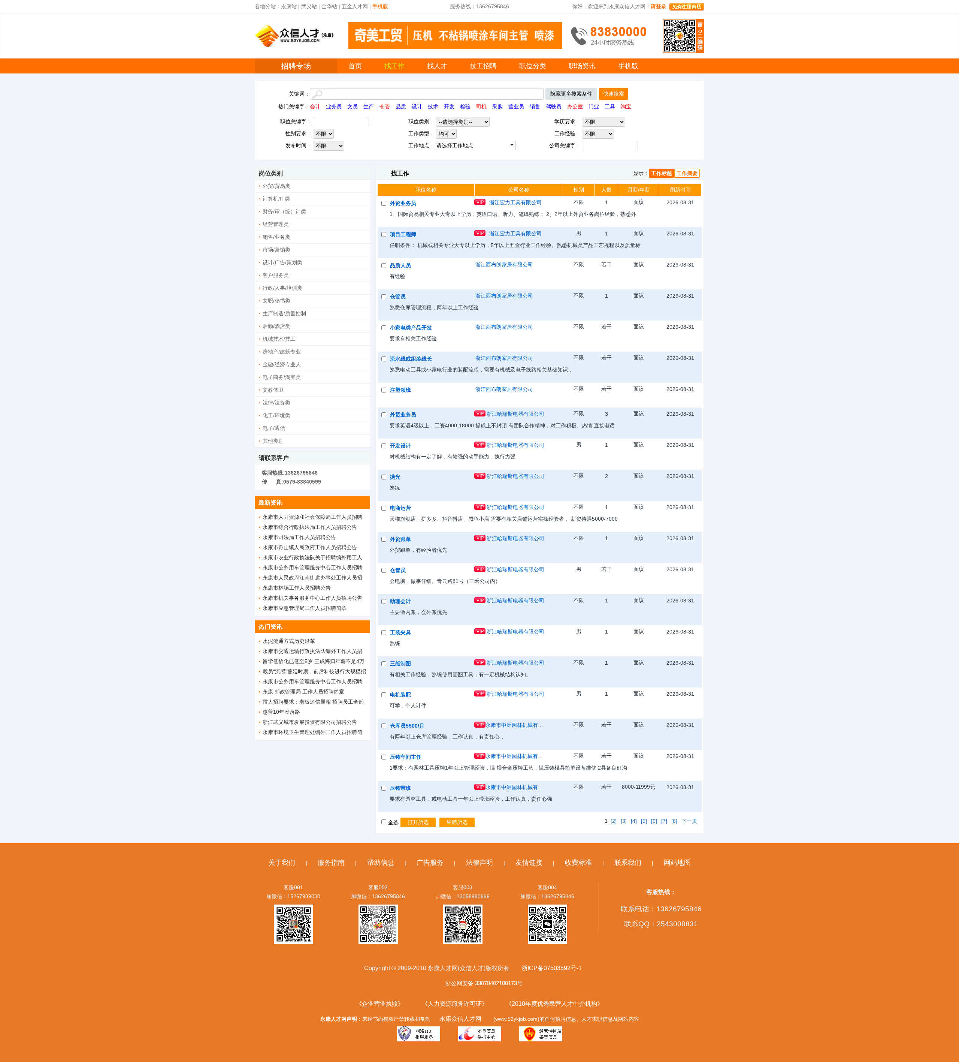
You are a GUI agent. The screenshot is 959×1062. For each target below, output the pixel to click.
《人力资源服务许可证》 (455, 1004)
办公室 (575, 106)
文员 (352, 106)
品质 (401, 106)
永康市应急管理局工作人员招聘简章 (305, 608)
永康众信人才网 (460, 1019)
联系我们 (627, 862)
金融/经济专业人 (282, 364)
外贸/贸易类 (276, 186)
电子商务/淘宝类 (282, 377)
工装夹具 (400, 632)
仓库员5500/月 (407, 726)
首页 (355, 66)
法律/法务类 (276, 403)
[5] (644, 821)
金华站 (329, 6)
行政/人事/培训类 (282, 288)
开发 (449, 106)
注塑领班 (400, 390)
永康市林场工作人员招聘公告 (297, 588)
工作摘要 (687, 173)
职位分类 (532, 66)
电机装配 (400, 695)
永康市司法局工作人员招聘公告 (299, 537)
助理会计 (400, 601)
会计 (315, 106)
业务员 (334, 106)
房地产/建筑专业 (282, 352)
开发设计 (400, 446)
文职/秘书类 (276, 301)
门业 (594, 106)
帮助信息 (380, 862)
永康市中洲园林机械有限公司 (515, 725)
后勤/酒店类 (276, 326)
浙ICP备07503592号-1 (551, 968)
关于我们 (281, 862)
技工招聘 (483, 66)
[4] (634, 821)
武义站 (309, 6)
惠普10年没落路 (281, 712)
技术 (433, 106)
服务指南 (331, 862)
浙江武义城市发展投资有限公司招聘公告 (310, 722)
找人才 (437, 66)
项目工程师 (403, 234)
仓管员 (398, 297)
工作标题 (661, 173)
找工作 (394, 66)
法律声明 (479, 862)
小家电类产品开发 (411, 328)
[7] (664, 821)
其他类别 (273, 441)
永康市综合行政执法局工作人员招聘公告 (310, 527)
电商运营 (400, 508)
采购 (497, 106)
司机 (481, 106)
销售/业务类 (276, 237)
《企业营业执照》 (380, 1004)
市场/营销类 (276, 250)
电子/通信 (274, 428)
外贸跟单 (400, 539)
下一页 (689, 821)
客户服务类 (276, 275)
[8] (674, 821)
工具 (610, 106)
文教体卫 (273, 390)
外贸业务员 (403, 203)
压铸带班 (400, 788)
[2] (614, 821)
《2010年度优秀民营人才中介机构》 (554, 1004)
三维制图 (400, 664)
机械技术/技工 (279, 339)
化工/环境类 (276, 415)
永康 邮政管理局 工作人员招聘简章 (303, 692)
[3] (624, 821)
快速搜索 (613, 94)
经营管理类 (276, 224)
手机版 (628, 66)
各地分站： (268, 6)
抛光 (395, 477)
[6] (654, 821)
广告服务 (430, 862)
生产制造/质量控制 (284, 313)
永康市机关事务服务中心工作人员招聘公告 (312, 598)
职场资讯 (582, 66)
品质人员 (400, 265)
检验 (465, 106)
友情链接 (528, 862)
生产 (368, 106)
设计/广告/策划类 (282, 262)
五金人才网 (355, 6)
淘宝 (626, 106)
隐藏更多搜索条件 (571, 94)
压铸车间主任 (405, 757)
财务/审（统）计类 (284, 211)
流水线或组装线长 (411, 359)
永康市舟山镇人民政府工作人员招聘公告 (310, 547)
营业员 (516, 106)
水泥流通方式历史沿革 (289, 641)
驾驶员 (554, 106)
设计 (417, 106)
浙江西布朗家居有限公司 (504, 265)
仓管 (384, 106)
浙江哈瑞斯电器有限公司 (515, 414)
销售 (535, 106)
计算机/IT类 (276, 199)
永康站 (289, 6)
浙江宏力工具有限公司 (515, 202)
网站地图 (677, 862)
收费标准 (578, 862)
